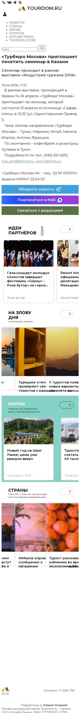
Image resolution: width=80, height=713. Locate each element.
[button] (63, 229)
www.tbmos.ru (48, 161)
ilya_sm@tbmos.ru (18, 161)
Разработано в (44, 705)
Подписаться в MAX (36, 200)
